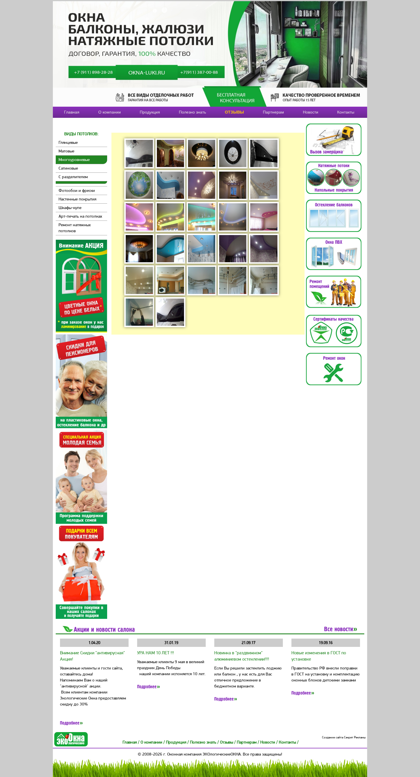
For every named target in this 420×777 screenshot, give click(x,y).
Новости (310, 112)
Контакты (345, 112)
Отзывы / (228, 742)
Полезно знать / (205, 742)
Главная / (132, 742)
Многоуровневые (74, 159)
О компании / (153, 742)
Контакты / (289, 742)
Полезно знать (192, 112)
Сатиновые (68, 168)
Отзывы (234, 112)
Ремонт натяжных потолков (75, 227)
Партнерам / (248, 742)
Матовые (66, 151)
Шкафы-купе (70, 207)
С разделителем (73, 176)
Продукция (150, 112)
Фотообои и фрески (77, 190)
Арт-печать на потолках (80, 216)
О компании (109, 112)
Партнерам (273, 112)
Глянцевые (68, 142)
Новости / (269, 742)
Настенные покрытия (77, 199)
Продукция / (178, 742)
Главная (71, 112)
